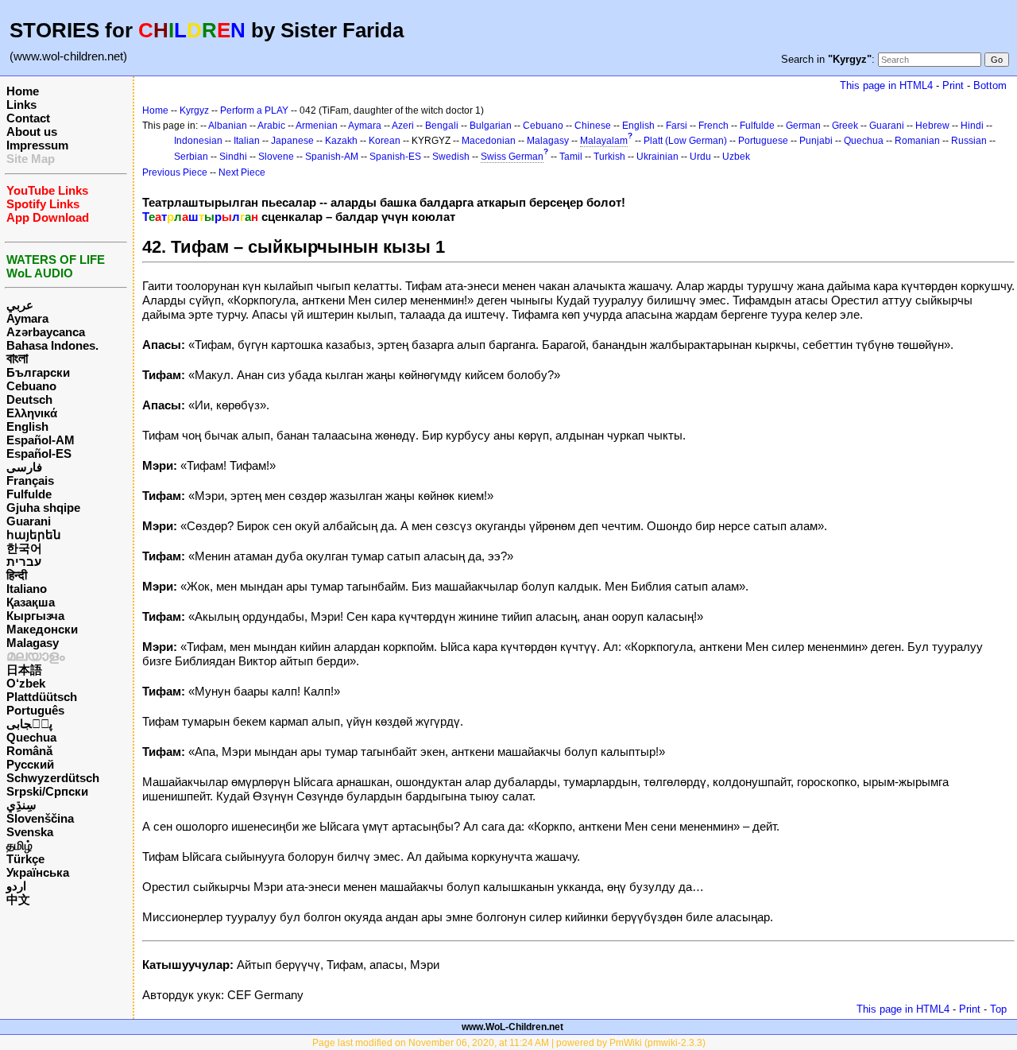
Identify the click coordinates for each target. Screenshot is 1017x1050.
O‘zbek (25, 683)
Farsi (676, 125)
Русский (30, 764)
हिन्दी (16, 575)
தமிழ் (19, 845)
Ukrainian (657, 156)
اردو (16, 886)
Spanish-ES (395, 156)
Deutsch (29, 399)
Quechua (31, 737)
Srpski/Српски (47, 791)
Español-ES (39, 453)
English (27, 426)
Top (998, 1009)
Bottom (990, 85)
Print (953, 85)
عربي (19, 305)
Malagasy (32, 642)
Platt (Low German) (685, 140)
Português (35, 710)
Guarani (28, 521)
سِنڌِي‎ (21, 805)
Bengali (441, 125)
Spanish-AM (331, 156)
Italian (247, 140)
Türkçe (25, 859)
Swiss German (512, 156)
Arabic (271, 125)
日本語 (24, 669)
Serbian (191, 156)
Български (38, 372)
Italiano (26, 588)
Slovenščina (40, 818)
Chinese (592, 125)
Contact (28, 118)
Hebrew (932, 125)
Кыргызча (35, 615)
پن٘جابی (29, 723)
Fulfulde (29, 494)
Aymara (27, 318)
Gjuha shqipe (43, 507)
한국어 (24, 548)
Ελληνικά (31, 413)
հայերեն (33, 534)
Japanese (292, 140)
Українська (37, 872)
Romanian (917, 140)
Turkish (609, 156)
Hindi (972, 125)
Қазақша (30, 602)
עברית (23, 561)
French (713, 125)
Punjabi (816, 140)
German (803, 125)
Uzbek (736, 156)
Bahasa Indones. (52, 345)
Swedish (451, 156)
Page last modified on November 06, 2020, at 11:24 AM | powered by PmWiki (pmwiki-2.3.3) (509, 1042)
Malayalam (604, 140)
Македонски (42, 629)
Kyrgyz (194, 110)
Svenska (29, 832)
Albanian (227, 125)
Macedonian (489, 140)
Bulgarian (491, 125)
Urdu (700, 156)
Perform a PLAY (254, 110)
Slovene (276, 156)
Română (29, 750)
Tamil (570, 156)
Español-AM (40, 440)
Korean (384, 140)
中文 (18, 899)
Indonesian (198, 140)
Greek (845, 125)
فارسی (24, 467)
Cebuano (31, 386)
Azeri (403, 125)
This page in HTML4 (886, 85)
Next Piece (241, 172)
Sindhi (233, 156)
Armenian (317, 125)
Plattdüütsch (41, 696)
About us (31, 131)
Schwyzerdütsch (52, 778)
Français (30, 480)
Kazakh (341, 140)
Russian (969, 140)
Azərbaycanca (45, 332)
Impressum (37, 145)
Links (21, 104)
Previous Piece (174, 172)
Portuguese (763, 140)
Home (22, 91)
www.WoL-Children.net (512, 1027)
